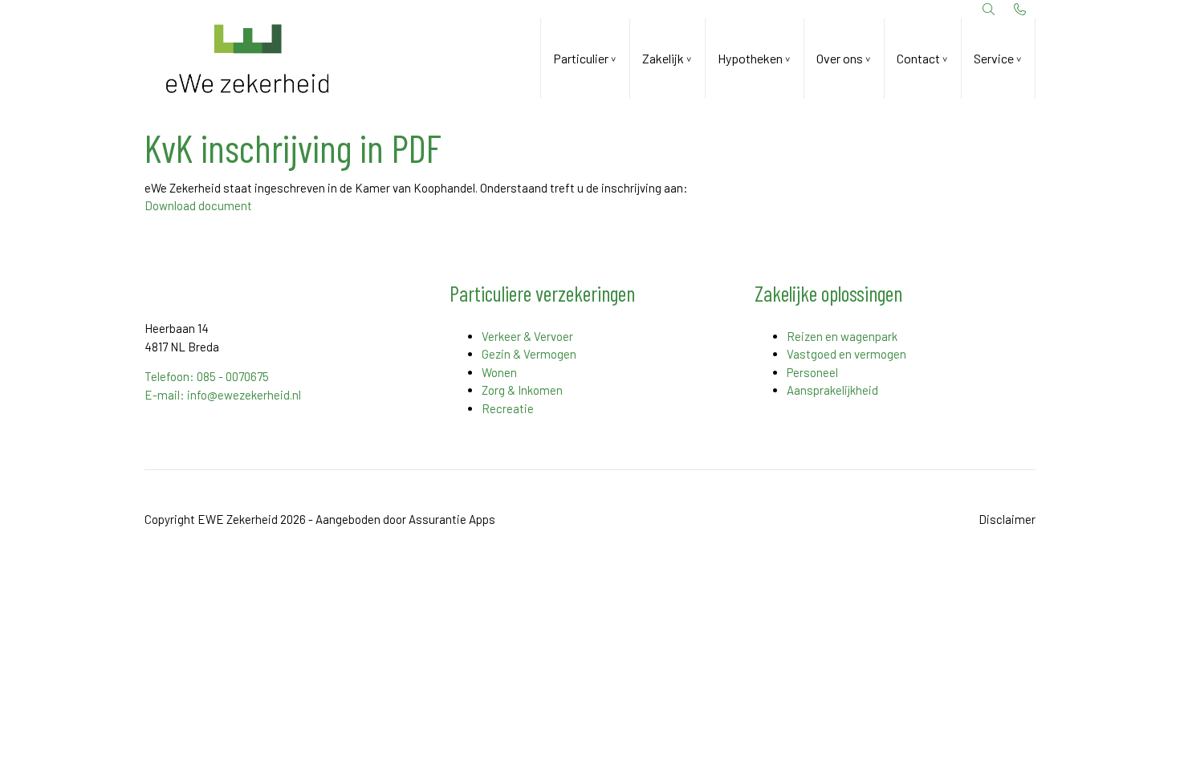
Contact (918, 58)
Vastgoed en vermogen (846, 354)
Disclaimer (1007, 519)
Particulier (580, 58)
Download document (198, 205)
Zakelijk (663, 58)
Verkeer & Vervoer (527, 336)
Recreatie (508, 408)
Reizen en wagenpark (842, 336)
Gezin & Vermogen (529, 354)
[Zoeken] (989, 9)
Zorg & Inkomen (522, 390)
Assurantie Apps (452, 519)
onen (504, 372)
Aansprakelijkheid (832, 390)
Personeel (812, 372)
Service (994, 58)
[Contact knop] (1019, 9)
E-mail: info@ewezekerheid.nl (222, 395)
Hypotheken (750, 58)
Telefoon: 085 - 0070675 (206, 376)
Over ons (839, 58)
